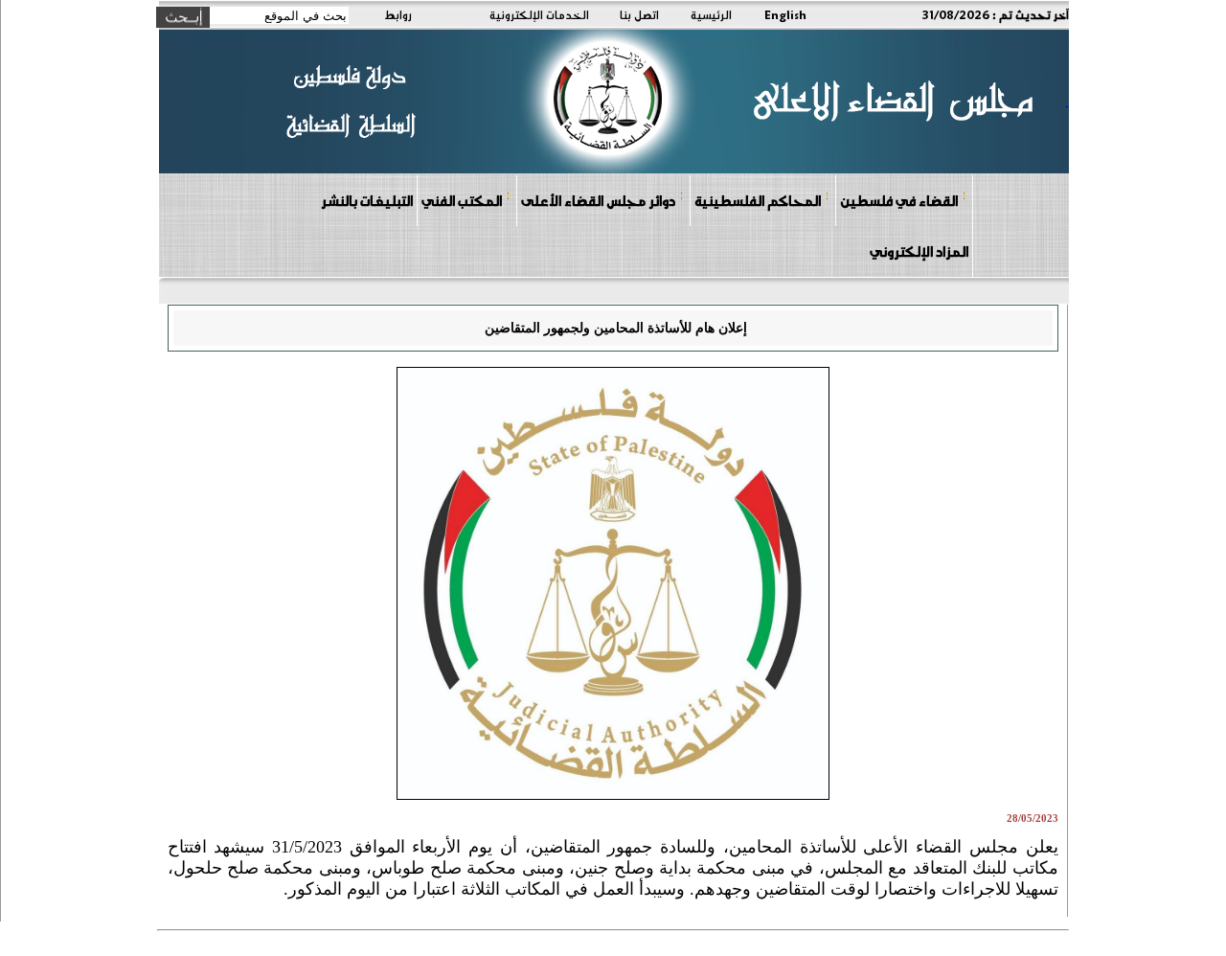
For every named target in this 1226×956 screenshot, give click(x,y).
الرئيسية (711, 14)
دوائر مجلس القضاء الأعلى (598, 200)
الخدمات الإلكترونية (539, 14)
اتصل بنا (639, 14)
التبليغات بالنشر (367, 200)
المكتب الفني (461, 200)
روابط (398, 14)
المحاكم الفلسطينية (757, 200)
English (785, 14)
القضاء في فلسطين (899, 200)
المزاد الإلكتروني (919, 251)
